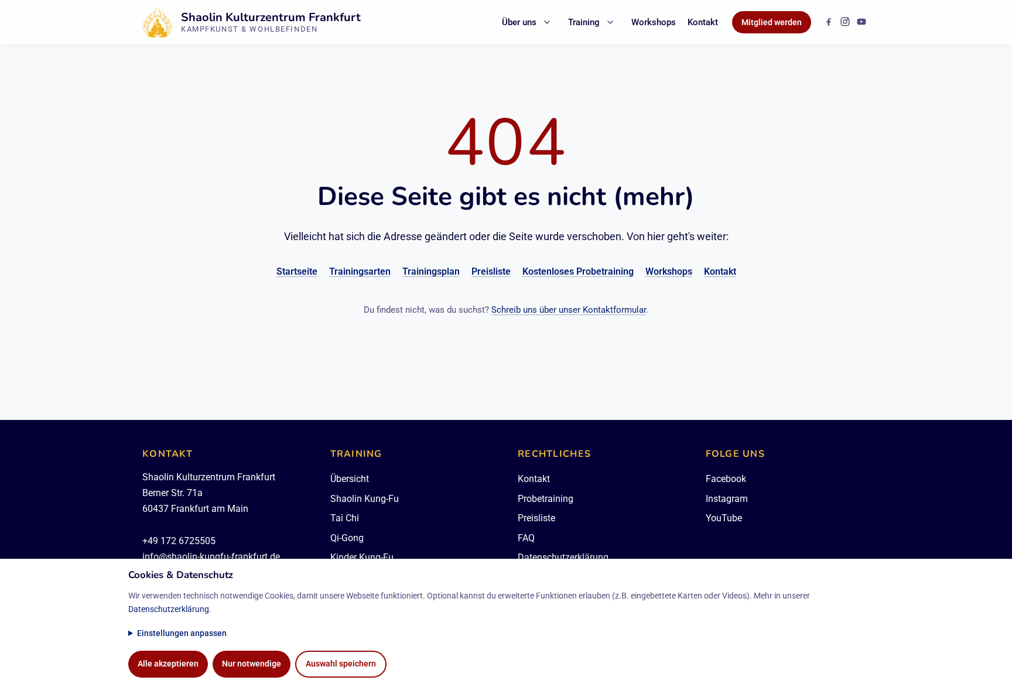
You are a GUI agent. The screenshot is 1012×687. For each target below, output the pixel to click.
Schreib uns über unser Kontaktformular (568, 310)
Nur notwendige (251, 664)
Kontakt (703, 22)
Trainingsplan (431, 271)
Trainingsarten (360, 271)
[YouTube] (861, 21)
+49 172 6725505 (179, 540)
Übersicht (349, 478)
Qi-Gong (347, 538)
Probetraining (545, 498)
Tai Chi (344, 518)
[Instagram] (845, 21)
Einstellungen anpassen (182, 633)
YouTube (724, 518)
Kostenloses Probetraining (578, 271)
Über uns (519, 22)
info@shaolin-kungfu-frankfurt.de (211, 556)
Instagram (727, 498)
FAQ (526, 538)
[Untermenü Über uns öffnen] (547, 22)
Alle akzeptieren (168, 664)
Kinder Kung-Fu (362, 557)
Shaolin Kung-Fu (364, 498)
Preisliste (491, 271)
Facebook (726, 478)
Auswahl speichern (341, 664)
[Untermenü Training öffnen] (610, 22)
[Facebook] (828, 21)
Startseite (296, 271)
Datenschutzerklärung (563, 557)
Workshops (653, 22)
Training (584, 22)
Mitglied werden (771, 22)
